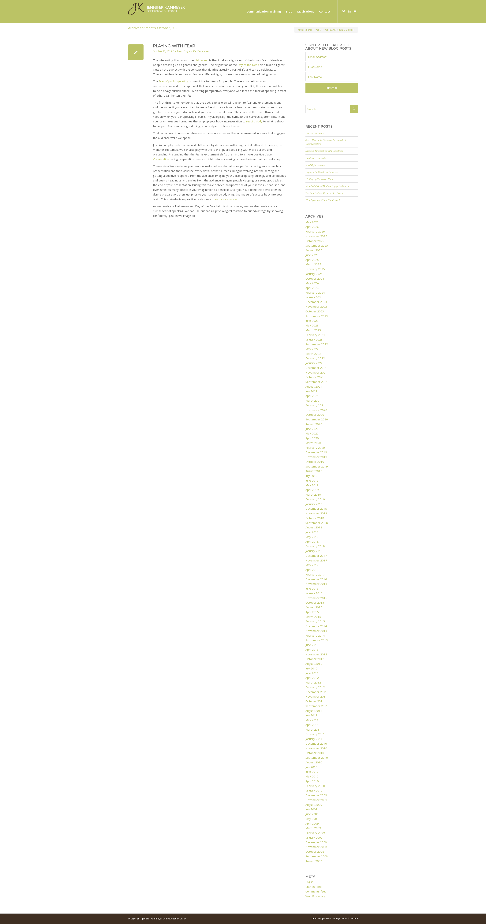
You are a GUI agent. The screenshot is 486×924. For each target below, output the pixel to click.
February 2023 (315, 335)
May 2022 (312, 349)
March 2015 (313, 617)
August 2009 (313, 805)
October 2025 (314, 241)
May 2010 (312, 776)
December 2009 (316, 795)
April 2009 (312, 823)
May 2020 (312, 433)
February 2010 (315, 786)
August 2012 (313, 663)
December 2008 (316, 842)
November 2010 (316, 748)
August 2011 (313, 711)
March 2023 (313, 330)
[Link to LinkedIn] (349, 11)
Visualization (161, 159)
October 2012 (314, 659)
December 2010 (316, 743)
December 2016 (316, 579)
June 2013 (312, 645)
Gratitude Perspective (316, 157)
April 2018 (312, 541)
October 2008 (314, 851)
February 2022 (315, 358)
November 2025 (316, 236)
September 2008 (316, 856)
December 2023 (316, 302)
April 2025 (312, 260)
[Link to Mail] (355, 11)
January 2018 (314, 551)
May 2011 (312, 720)
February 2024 (315, 292)
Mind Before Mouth (315, 164)
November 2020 (316, 410)
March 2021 (313, 400)
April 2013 (312, 649)
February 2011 (315, 734)
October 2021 (314, 377)
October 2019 (314, 462)
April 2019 (312, 490)
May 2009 (312, 819)
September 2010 (316, 757)
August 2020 (313, 424)
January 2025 (314, 274)
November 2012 (316, 654)
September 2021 (316, 382)
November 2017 (316, 560)
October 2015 (314, 602)
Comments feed (316, 891)
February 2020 (315, 447)
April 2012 (312, 678)
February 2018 (315, 546)
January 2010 (314, 790)
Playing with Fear (174, 45)
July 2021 (311, 391)
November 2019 (316, 457)
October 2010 (314, 753)
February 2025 (315, 269)
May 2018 (312, 537)
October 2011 (314, 701)
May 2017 (312, 565)
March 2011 (313, 729)
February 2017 (315, 574)
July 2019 (311, 476)
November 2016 (316, 584)
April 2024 (312, 288)
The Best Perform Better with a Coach (324, 193)
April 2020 (312, 438)
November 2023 (316, 306)
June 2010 (312, 771)
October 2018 (314, 518)
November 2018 (316, 513)
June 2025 (312, 255)
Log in (309, 882)
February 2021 (315, 405)
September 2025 (316, 245)
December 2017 (316, 555)
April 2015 (312, 612)
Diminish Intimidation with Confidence (324, 150)
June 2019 (312, 480)
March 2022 (313, 354)
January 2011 (314, 739)
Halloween (201, 60)
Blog (179, 51)
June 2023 (312, 320)
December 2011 (316, 692)
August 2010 (313, 762)
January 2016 (314, 593)
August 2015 (313, 607)
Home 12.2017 (329, 29)
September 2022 (316, 344)
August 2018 (313, 527)
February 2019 (315, 499)
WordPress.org (315, 896)
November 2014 (316, 631)
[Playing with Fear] (136, 52)
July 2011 (311, 715)
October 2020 (314, 414)
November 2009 (316, 800)
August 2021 (313, 386)
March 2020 (313, 443)
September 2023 (316, 316)
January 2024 (314, 297)
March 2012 (313, 682)
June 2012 (312, 673)
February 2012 (315, 687)
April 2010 (312, 781)
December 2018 (316, 508)
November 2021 (316, 372)
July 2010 (311, 767)
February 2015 (315, 621)
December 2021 (316, 368)
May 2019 (312, 485)
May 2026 (312, 222)
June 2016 (312, 588)
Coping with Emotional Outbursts (321, 171)
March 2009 (313, 828)
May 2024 (312, 283)
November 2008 (316, 847)
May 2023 (312, 325)
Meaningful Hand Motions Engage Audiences (327, 186)
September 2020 (316, 419)
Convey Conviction (314, 132)
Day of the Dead (248, 65)
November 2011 (316, 696)
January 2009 (314, 837)
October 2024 (314, 278)
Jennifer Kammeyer (199, 51)
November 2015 (316, 598)
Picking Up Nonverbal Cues (319, 179)
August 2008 (313, 861)
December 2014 (316, 626)
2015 (341, 29)
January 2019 (314, 504)
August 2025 (313, 250)
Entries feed (313, 887)
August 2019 (313, 471)
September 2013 (316, 640)
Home (316, 29)
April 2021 (312, 396)
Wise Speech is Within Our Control (322, 200)
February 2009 (315, 833)
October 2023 (314, 311)
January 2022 (314, 363)
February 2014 (315, 635)
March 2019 (313, 494)
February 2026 (315, 231)
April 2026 (312, 227)
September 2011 (316, 706)
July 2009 (311, 809)
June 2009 (312, 814)
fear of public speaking (173, 81)
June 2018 (312, 532)
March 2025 (313, 264)
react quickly (254, 121)
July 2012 (311, 668)
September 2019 (316, 466)
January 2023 (314, 339)
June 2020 (312, 429)
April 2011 (312, 725)
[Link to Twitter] (343, 11)
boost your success (224, 199)
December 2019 (316, 452)
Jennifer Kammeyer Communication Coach (164, 918)
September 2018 (316, 523)
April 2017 (312, 570)
